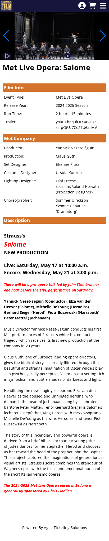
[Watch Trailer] (7, 56)
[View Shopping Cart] (92, 6)
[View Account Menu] (82, 6)
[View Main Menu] (102, 6)
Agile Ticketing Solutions (65, 527)
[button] (40, 56)
